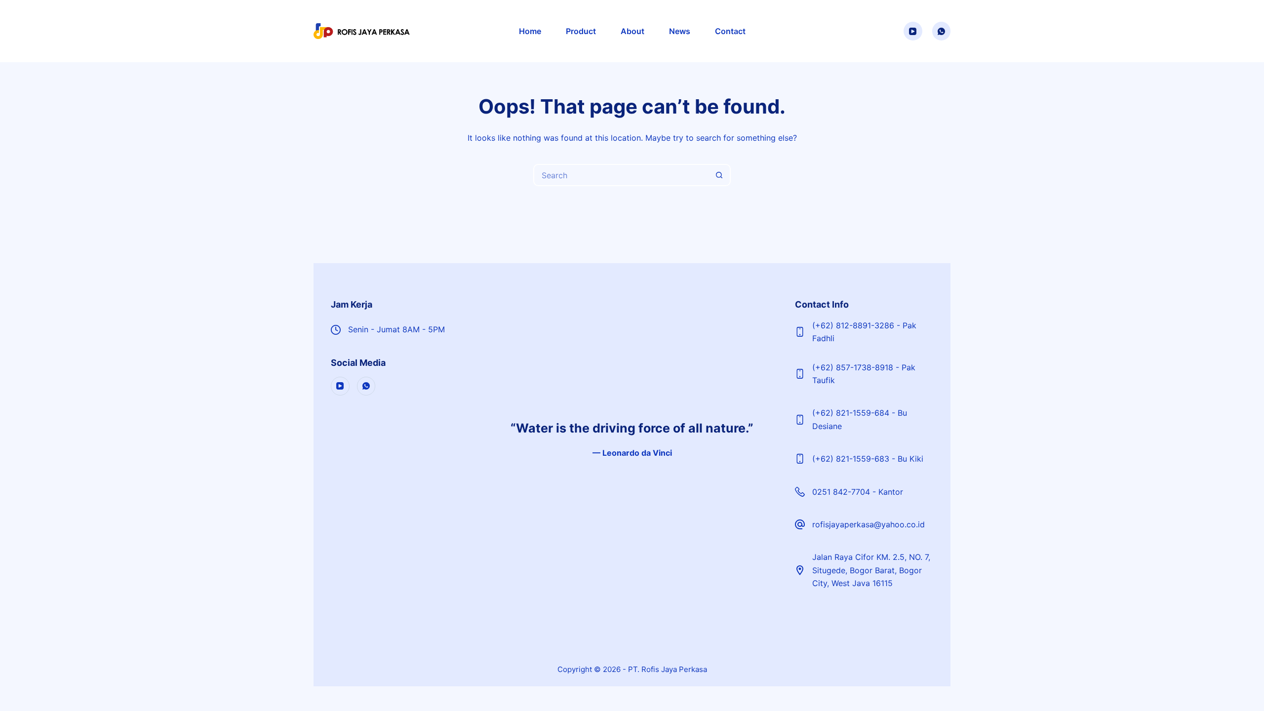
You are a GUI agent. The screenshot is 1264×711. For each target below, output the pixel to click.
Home (530, 31)
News (679, 31)
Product (581, 31)
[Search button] (720, 175)
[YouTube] (913, 31)
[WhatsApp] (941, 31)
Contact (730, 31)
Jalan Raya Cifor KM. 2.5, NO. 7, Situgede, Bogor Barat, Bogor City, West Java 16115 (871, 570)
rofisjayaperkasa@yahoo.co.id (868, 524)
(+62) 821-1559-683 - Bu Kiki (867, 459)
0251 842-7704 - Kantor (857, 492)
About (632, 31)
